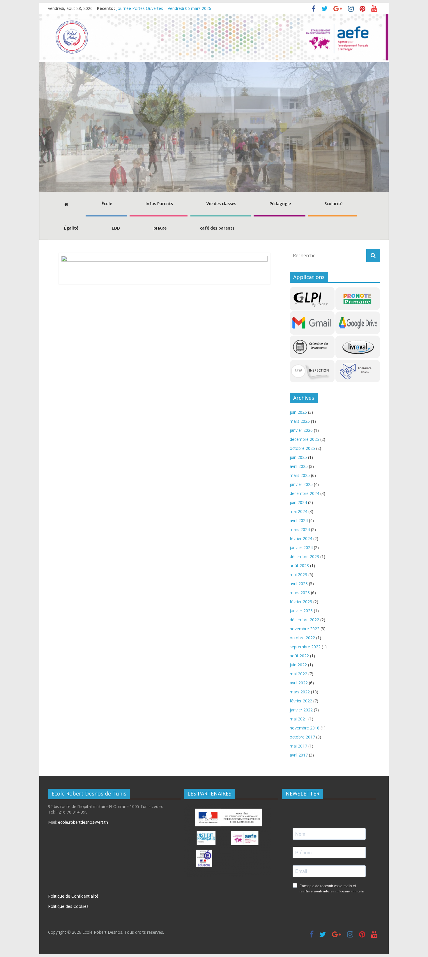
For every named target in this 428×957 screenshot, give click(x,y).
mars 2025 (300, 475)
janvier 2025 (301, 484)
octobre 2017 (302, 737)
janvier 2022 (301, 710)
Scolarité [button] (333, 203)
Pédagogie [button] (280, 203)
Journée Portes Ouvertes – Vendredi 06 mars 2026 (163, 8)
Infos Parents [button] (159, 203)
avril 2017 (299, 755)
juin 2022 (298, 664)
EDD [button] (116, 228)
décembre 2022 (304, 619)
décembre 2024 (304, 493)
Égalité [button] (71, 228)
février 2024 (301, 538)
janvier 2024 (301, 547)
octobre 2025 (302, 448)
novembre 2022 (304, 628)
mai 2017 (298, 746)
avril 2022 (299, 683)
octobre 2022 (302, 637)
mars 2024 (300, 529)
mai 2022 (298, 674)
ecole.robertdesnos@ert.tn (83, 822)
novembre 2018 (304, 728)
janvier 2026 (301, 430)
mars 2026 (300, 421)
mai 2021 (298, 719)
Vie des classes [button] (221, 203)
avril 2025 (299, 466)
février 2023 (301, 601)
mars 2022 (300, 692)
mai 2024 (298, 511)
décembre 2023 (304, 556)
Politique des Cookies (68, 906)
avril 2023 (299, 583)
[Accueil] (65, 204)
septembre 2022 (305, 646)
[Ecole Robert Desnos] (214, 17)
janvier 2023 (301, 610)
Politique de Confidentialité (73, 896)
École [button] (107, 203)
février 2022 (301, 701)
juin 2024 (298, 502)
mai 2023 (298, 574)
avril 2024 (299, 520)
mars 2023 (300, 592)
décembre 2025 (304, 439)
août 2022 (299, 655)
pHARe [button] (160, 228)
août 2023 (299, 565)
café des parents (217, 228)
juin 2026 (298, 412)
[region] (214, 127)
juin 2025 (298, 457)
